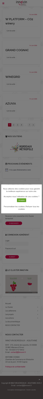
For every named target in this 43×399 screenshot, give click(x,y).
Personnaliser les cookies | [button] (14, 206)
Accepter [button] (21, 200)
